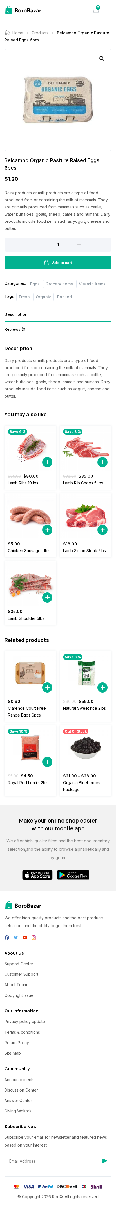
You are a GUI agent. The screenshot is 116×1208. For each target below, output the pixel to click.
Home (17, 32)
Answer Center (18, 1100)
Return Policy (17, 1042)
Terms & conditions (22, 1032)
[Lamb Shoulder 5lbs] (30, 583)
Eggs (35, 283)
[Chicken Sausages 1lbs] (30, 515)
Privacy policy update (25, 1021)
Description (16, 314)
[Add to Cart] (47, 462)
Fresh (24, 296)
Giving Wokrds (18, 1110)
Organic (43, 296)
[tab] (58, 316)
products (40, 32)
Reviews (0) (16, 329)
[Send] (104, 1161)
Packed (64, 296)
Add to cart (62, 262)
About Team (16, 984)
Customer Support (21, 974)
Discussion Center (21, 1090)
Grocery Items (59, 283)
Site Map (13, 1053)
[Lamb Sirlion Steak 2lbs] (85, 515)
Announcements (19, 1079)
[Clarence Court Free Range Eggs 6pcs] (30, 673)
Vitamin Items (92, 283)
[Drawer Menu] (108, 10)
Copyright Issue (19, 995)
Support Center (19, 963)
